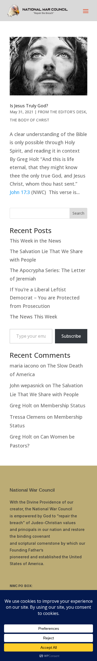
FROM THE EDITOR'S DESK (62, 111)
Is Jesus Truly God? (29, 106)
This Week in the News (35, 240)
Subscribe (71, 336)
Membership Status (62, 405)
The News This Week (33, 316)
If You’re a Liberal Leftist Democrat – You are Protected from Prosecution (44, 297)
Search (78, 213)
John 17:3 (20, 192)
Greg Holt (21, 405)
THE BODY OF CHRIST (29, 119)
